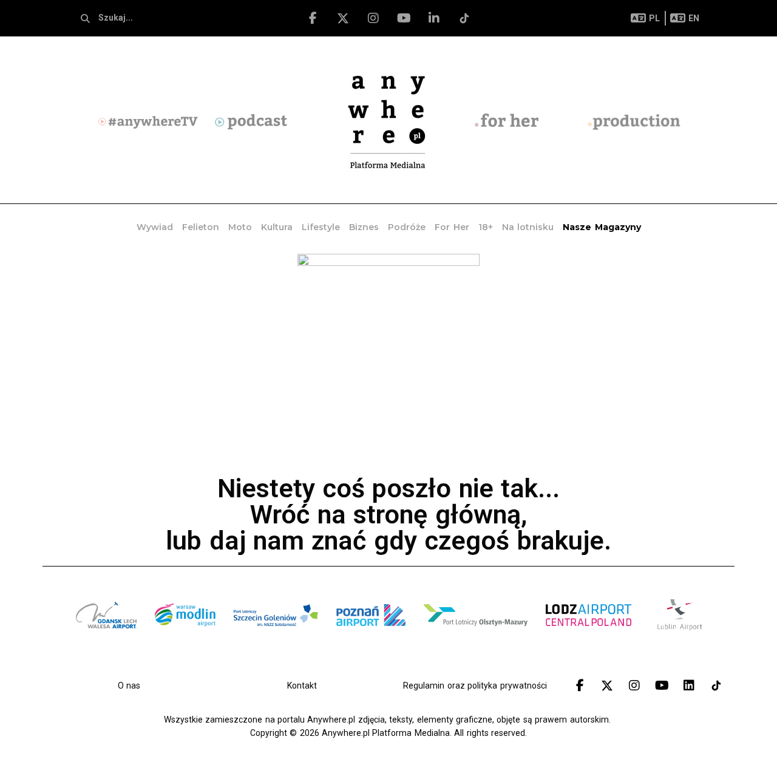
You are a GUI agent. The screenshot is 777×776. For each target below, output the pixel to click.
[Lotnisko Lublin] (680, 630)
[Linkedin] (689, 685)
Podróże (407, 227)
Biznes (364, 227)
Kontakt (302, 685)
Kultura (277, 227)
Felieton (200, 227)
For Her (452, 227)
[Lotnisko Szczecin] (276, 642)
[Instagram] (373, 18)
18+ (485, 227)
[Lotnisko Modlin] (185, 642)
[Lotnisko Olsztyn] (476, 642)
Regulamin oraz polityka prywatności (474, 685)
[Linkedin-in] (434, 18)
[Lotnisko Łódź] (588, 642)
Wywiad (155, 227)
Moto (240, 227)
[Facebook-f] (312, 18)
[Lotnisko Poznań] (370, 642)
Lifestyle (321, 227)
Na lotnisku (528, 227)
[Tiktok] (464, 18)
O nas (129, 685)
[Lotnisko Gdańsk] (106, 642)
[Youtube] (404, 18)
